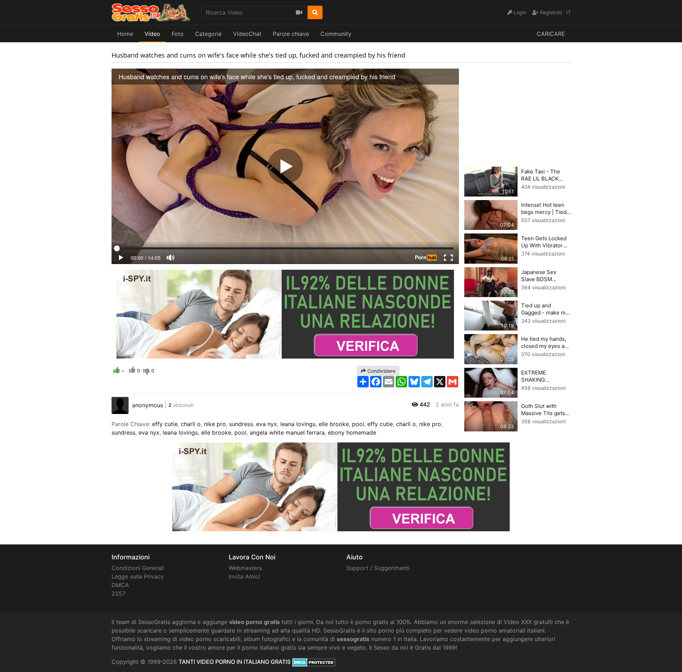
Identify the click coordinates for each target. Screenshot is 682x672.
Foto (178, 33)
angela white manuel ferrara (287, 432)
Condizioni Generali (138, 567)
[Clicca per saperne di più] (285, 313)
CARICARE (551, 33)
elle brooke (334, 424)
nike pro (215, 424)
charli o (191, 424)
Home (125, 33)
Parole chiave (291, 33)
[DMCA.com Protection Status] (313, 661)
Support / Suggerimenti (378, 567)
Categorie (208, 33)
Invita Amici (244, 576)
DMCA (120, 584)
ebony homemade (352, 432)
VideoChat (247, 33)
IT (568, 12)
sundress (241, 424)
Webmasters (245, 567)
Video (152, 33)
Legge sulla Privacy (138, 576)
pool (358, 424)
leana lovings (297, 424)
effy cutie (165, 424)
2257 (118, 593)
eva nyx (266, 424)
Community (335, 33)
